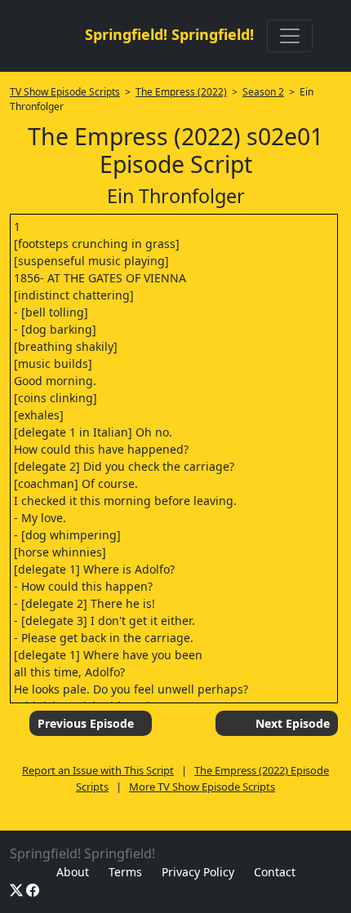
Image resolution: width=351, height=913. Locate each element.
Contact (274, 872)
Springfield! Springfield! (169, 34)
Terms (125, 872)
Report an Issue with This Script (98, 770)
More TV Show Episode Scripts (202, 786)
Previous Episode (86, 723)
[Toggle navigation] (290, 36)
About (72, 872)
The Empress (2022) (181, 92)
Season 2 (263, 92)
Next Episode (292, 723)
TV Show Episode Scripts (65, 92)
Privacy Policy (198, 872)
